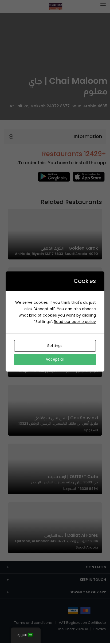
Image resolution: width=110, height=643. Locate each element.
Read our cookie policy (75, 321)
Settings (54, 345)
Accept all (55, 359)
